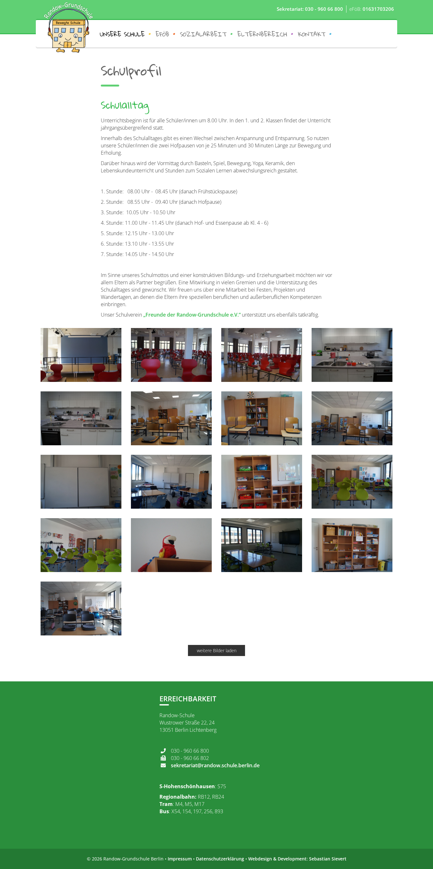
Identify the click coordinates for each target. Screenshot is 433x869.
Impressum (180, 859)
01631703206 (378, 9)
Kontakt (312, 34)
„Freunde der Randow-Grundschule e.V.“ (192, 314)
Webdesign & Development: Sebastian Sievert (297, 859)
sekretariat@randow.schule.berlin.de (215, 765)
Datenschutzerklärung (220, 859)
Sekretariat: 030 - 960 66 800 (310, 9)
